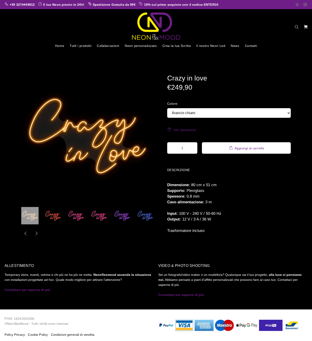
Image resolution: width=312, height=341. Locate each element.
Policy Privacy (15, 334)
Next (36, 233)
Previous (25, 233)
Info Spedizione (185, 130)
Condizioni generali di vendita (72, 334)
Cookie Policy (38, 334)
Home (25, 54)
